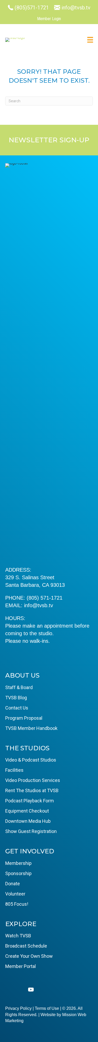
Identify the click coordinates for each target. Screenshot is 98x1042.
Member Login (49, 18)
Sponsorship (18, 873)
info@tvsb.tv (38, 605)
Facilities (14, 770)
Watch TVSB (18, 935)
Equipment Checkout (27, 811)
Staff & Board (19, 687)
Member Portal (20, 966)
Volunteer (15, 894)
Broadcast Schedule (26, 946)
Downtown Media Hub (28, 821)
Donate (12, 883)
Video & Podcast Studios (30, 760)
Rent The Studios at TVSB (32, 790)
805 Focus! (16, 904)
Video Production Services (32, 780)
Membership (18, 863)
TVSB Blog (16, 697)
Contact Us (16, 708)
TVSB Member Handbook (31, 728)
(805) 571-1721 (44, 598)
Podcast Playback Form (29, 800)
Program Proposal (23, 718)
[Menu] (90, 39)
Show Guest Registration (31, 831)
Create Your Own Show (29, 956)
